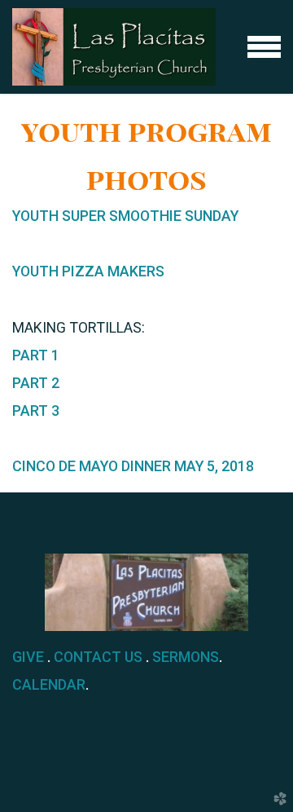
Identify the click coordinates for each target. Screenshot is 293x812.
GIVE (28, 656)
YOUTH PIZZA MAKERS (88, 271)
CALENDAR (48, 684)
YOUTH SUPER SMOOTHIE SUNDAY (125, 215)
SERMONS (185, 656)
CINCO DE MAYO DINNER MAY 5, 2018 (133, 465)
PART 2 (35, 382)
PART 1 (35, 355)
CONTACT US (98, 656)
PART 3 (35, 410)
